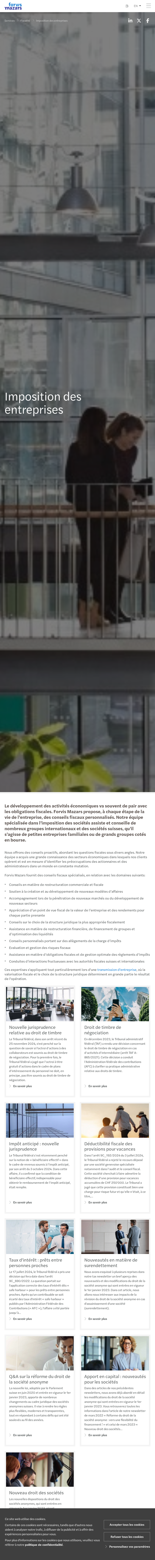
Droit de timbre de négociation (102, 1030)
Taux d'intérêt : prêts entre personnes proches (35, 1262)
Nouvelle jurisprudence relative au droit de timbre (35, 1030)
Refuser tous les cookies (127, 1536)
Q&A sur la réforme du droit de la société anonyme (39, 1379)
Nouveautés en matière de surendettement (110, 1262)
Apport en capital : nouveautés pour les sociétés (115, 1379)
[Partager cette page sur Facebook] (147, 20)
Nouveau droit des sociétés (36, 1492)
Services (10, 20)
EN (136, 6)
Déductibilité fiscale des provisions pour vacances (109, 1146)
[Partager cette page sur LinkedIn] (130, 20)
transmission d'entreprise (116, 969)
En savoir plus (22, 1086)
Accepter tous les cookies (127, 1524)
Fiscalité (25, 20)
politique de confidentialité (44, 1544)
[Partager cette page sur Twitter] (139, 20)
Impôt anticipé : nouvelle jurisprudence (34, 1146)
